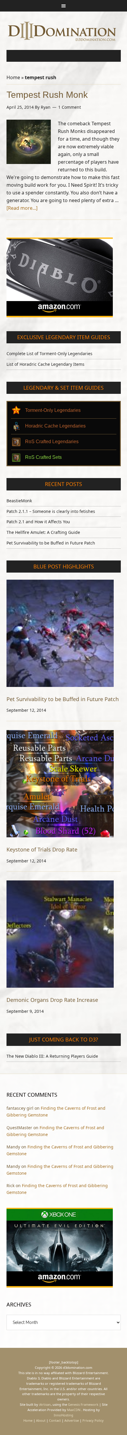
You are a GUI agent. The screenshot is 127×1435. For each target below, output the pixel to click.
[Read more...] (22, 208)
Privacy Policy (93, 1420)
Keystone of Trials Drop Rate (41, 849)
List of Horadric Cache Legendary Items (45, 364)
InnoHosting (63, 1415)
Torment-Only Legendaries (53, 410)
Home (13, 77)
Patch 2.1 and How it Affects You (38, 521)
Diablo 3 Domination (63, 30)
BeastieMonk (19, 500)
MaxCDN (73, 1410)
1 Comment (69, 107)
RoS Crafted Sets (43, 457)
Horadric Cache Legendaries (55, 425)
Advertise (71, 1420)
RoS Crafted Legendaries (52, 441)
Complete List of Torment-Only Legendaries (49, 353)
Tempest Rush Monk (47, 95)
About (40, 1420)
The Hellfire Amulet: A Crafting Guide (43, 532)
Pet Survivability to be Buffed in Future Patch (50, 543)
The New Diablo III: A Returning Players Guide (52, 1056)
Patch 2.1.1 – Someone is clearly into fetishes (50, 511)
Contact (55, 1420)
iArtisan (45, 1404)
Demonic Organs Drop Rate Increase (52, 999)
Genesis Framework (83, 1404)
